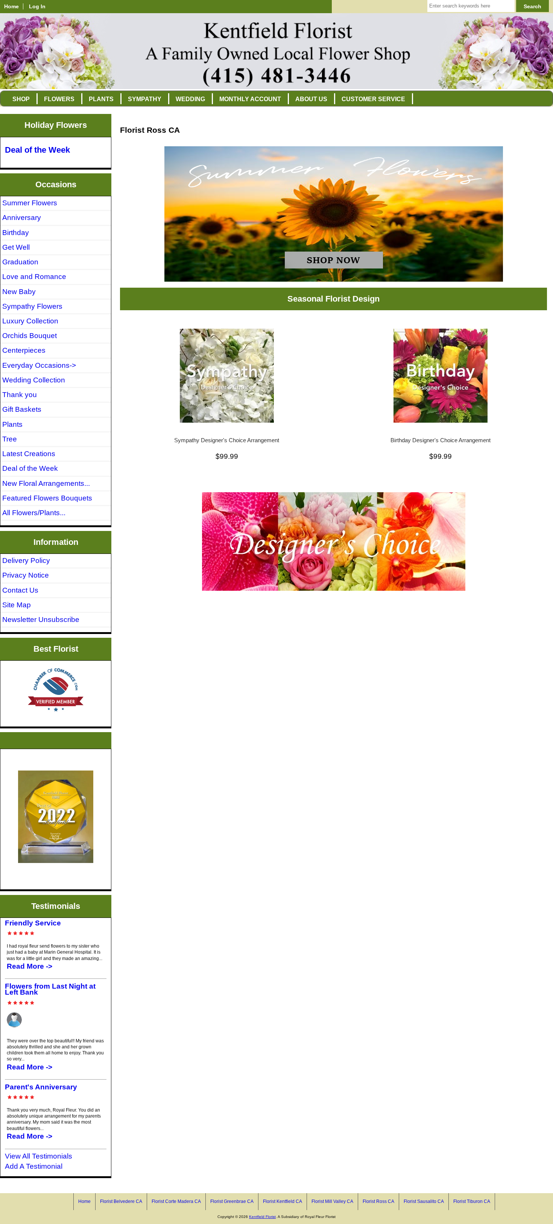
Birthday (15, 233)
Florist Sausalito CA (424, 1201)
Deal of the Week (37, 150)
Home (11, 6)
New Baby (19, 292)
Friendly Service (33, 923)
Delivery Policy (26, 560)
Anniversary (21, 217)
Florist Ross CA (378, 1201)
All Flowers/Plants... (33, 513)
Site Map (16, 605)
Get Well (16, 247)
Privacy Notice (25, 575)
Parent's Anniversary (41, 1087)
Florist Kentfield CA (282, 1201)
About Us (311, 99)
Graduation (20, 262)
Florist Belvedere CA (121, 1201)
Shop (21, 99)
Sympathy (144, 99)
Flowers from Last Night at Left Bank (50, 989)
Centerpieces (24, 350)
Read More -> (29, 966)
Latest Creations (28, 454)
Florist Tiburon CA (471, 1201)
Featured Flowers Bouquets (47, 498)
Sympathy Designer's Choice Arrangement (226, 440)
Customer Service (373, 99)
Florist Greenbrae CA (232, 1201)
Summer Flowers (29, 203)
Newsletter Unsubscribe (40, 619)
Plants (101, 99)
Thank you (19, 395)
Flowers (59, 99)
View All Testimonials (38, 1156)
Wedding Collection (33, 380)
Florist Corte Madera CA (176, 1201)
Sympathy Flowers (32, 306)
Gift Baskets (21, 409)
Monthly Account (250, 99)
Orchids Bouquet (29, 336)
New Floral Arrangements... (46, 483)
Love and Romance (34, 277)
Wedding (190, 99)
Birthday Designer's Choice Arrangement (440, 440)
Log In (37, 6)
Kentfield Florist (262, 1217)
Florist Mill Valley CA (332, 1201)
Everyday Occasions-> (39, 365)
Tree (9, 439)
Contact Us (20, 590)
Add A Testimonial (33, 1166)
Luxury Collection (30, 321)
